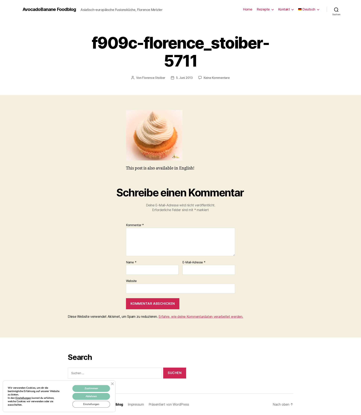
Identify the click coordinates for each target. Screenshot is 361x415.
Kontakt (284, 9)
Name (131, 262)
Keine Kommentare (217, 78)
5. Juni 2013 (184, 78)
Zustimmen (91, 388)
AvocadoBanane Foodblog (49, 9)
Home (247, 9)
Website (131, 281)
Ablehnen (91, 396)
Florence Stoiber (153, 78)
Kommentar (135, 225)
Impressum (136, 404)
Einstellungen (23, 398)
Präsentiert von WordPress (169, 404)
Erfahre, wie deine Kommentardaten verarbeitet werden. (201, 316)
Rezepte (263, 9)
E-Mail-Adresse (194, 262)
